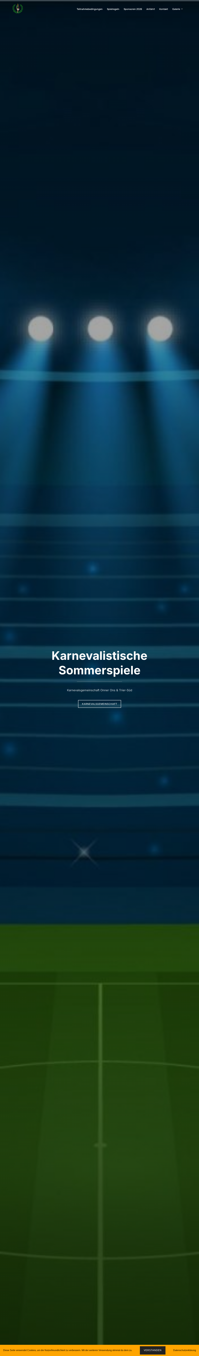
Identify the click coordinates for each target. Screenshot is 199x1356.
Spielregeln (113, 9)
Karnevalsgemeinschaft (99, 703)
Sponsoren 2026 (133, 9)
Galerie (176, 9)
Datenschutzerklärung (184, 1350)
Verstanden (153, 1350)
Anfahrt (150, 9)
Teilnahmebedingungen (90, 9)
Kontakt (163, 9)
